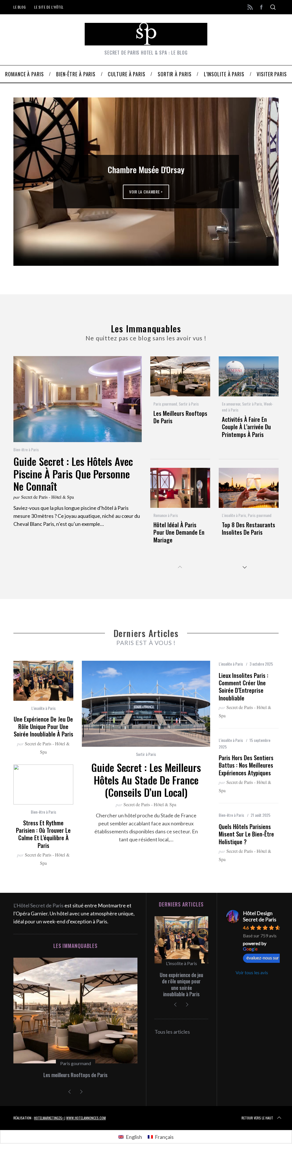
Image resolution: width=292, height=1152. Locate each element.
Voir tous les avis (252, 972)
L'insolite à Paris (234, 515)
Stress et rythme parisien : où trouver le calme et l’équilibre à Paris (43, 834)
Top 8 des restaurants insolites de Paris (248, 528)
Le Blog (19, 7)
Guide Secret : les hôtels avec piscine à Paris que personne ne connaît (73, 474)
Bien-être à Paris (26, 449)
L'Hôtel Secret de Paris (38, 905)
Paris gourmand (165, 404)
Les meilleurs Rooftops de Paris (180, 417)
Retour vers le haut (257, 1117)
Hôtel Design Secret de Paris (259, 916)
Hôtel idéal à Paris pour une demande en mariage (178, 532)
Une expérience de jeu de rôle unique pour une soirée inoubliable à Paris (43, 726)
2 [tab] (253, 178)
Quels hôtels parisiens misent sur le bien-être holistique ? (246, 834)
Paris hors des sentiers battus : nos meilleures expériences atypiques (246, 765)
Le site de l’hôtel (49, 7)
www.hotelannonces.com (86, 1117)
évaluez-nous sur (262, 957)
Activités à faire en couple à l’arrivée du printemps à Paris (246, 427)
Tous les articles (172, 1032)
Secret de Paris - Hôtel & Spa (47, 497)
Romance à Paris (165, 515)
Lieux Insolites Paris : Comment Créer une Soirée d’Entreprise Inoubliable (243, 686)
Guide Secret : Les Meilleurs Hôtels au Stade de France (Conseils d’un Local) (146, 780)
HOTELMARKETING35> (49, 1117)
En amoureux (231, 404)
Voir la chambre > (146, 192)
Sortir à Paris (189, 404)
